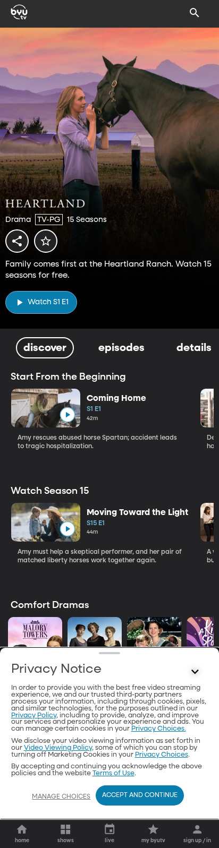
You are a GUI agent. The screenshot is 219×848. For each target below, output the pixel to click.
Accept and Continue (140, 795)
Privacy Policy (33, 715)
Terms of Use (113, 773)
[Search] (194, 12)
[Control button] (194, 671)
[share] (17, 241)
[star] (45, 241)
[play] (67, 415)
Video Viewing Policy (58, 747)
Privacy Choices (161, 754)
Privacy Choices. (158, 728)
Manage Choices (61, 797)
